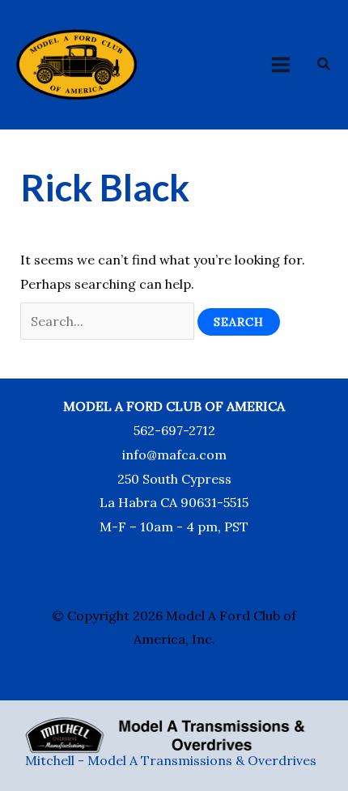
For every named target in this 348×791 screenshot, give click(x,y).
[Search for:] (108, 321)
